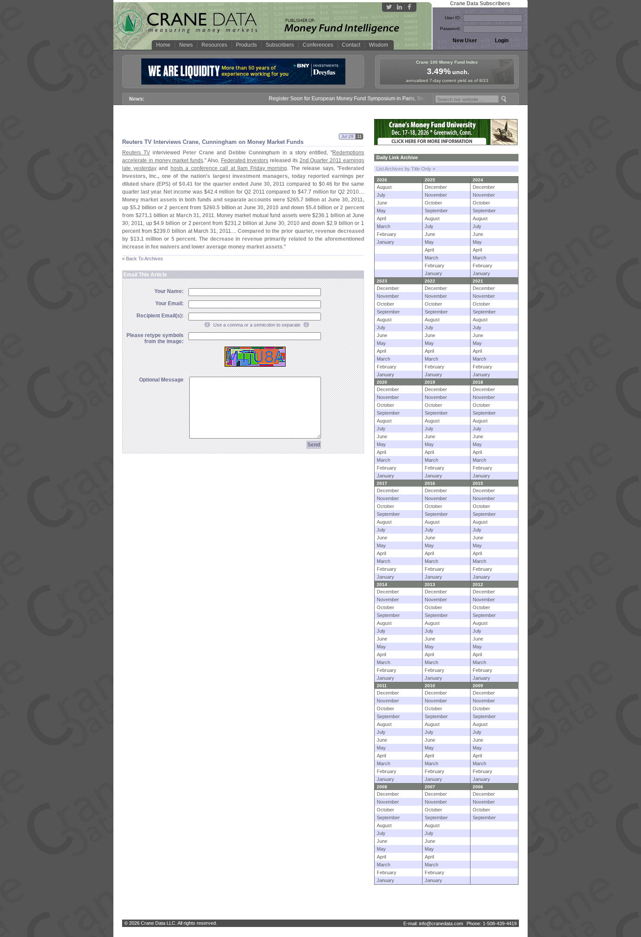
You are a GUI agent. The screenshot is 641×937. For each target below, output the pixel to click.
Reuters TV (136, 153)
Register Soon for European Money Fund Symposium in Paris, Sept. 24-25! (346, 98)
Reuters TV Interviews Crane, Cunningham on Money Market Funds (212, 142)
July (381, 195)
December (436, 187)
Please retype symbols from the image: (155, 338)
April (381, 218)
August (384, 187)
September (436, 210)
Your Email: (169, 303)
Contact (351, 45)
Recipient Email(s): (160, 316)
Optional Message (161, 380)
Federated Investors (245, 160)
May (381, 210)
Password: (450, 28)
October (433, 202)
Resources (214, 45)
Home (163, 45)
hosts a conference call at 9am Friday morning (228, 168)
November (436, 195)
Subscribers (280, 45)
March (383, 226)
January (385, 242)
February (386, 234)
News (186, 45)
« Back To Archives (142, 258)
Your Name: (169, 291)
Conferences (318, 45)
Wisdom (378, 45)
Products (246, 45)
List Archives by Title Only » (405, 168)
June (382, 202)
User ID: (453, 17)
